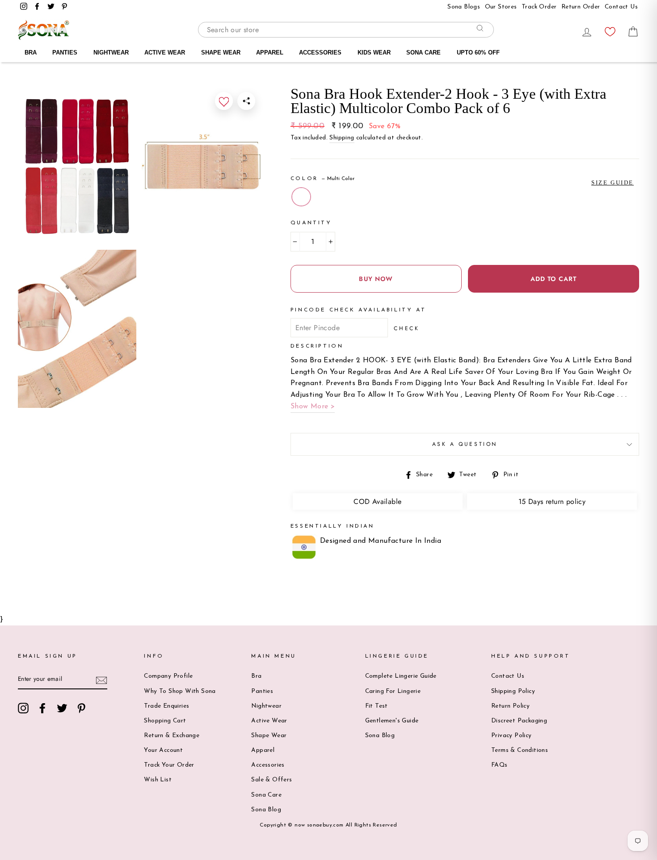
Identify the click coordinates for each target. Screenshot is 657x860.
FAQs (499, 765)
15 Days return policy (551, 501)
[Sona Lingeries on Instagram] (23, 708)
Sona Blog (266, 810)
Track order (539, 7)
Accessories (267, 765)
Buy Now (376, 278)
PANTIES (64, 52)
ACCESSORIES (320, 52)
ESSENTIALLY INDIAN (333, 526)
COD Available (377, 501)
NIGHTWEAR (111, 52)
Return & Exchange (171, 735)
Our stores (501, 7)
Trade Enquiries (166, 706)
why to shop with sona (179, 691)
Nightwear (266, 706)
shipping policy (513, 691)
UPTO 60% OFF (478, 52)
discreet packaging (519, 721)
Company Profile (168, 676)
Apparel (262, 750)
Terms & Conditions (519, 750)
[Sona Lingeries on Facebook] (42, 708)
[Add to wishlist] (224, 101)
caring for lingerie (393, 691)
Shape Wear (268, 735)
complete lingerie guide (401, 676)
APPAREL (269, 52)
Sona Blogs (463, 7)
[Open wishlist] (610, 29)
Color (323, 178)
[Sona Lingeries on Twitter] (62, 708)
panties (262, 691)
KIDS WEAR (374, 52)
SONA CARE (423, 52)
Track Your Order (169, 765)
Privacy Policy (511, 735)
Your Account (163, 750)
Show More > (313, 406)
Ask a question (464, 444)
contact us (621, 7)
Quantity (311, 223)
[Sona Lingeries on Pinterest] (81, 708)
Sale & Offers (271, 780)
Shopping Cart (165, 721)
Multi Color (301, 197)
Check (406, 328)
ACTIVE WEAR (164, 52)
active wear (269, 721)
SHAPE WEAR (220, 52)
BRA (31, 52)
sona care (266, 795)
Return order (580, 7)
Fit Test (376, 706)
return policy (510, 706)
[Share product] (246, 101)
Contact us (507, 676)
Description (317, 346)
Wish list (158, 780)
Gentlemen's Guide (392, 721)
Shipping (341, 138)
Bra (256, 676)
